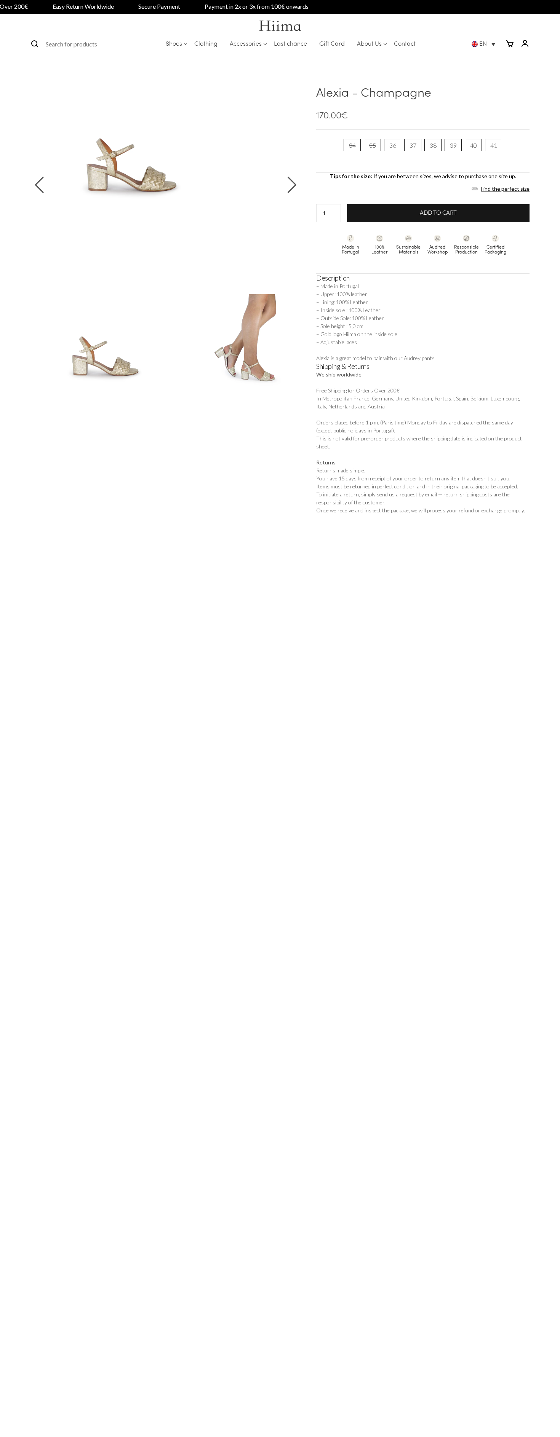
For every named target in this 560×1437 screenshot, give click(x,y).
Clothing (206, 44)
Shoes (174, 44)
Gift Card (332, 44)
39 (453, 145)
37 (413, 145)
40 (473, 145)
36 (392, 145)
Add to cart (438, 213)
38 (433, 145)
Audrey (412, 358)
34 (352, 145)
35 (372, 145)
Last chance (290, 44)
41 (493, 145)
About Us (369, 44)
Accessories (246, 44)
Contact (405, 44)
